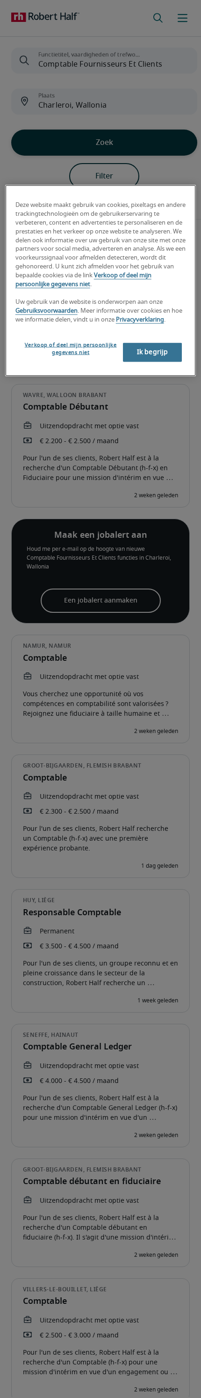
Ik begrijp (152, 352)
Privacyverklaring (140, 319)
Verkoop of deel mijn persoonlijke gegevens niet (71, 349)
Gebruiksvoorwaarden (46, 311)
